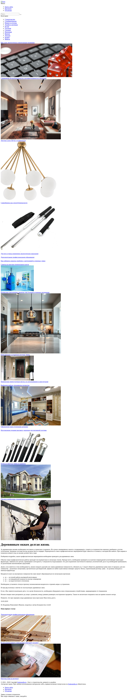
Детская (7, 35)
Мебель (7, 39)
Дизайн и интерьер (11, 25)
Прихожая (8, 32)
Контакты (8, 9)
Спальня (8, 30)
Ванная (7, 34)
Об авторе (8, 10)
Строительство (10, 19)
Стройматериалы (10, 21)
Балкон (7, 37)
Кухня (7, 26)
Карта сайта (9, 7)
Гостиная (8, 28)
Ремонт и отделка (11, 23)
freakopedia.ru (21, 682)
